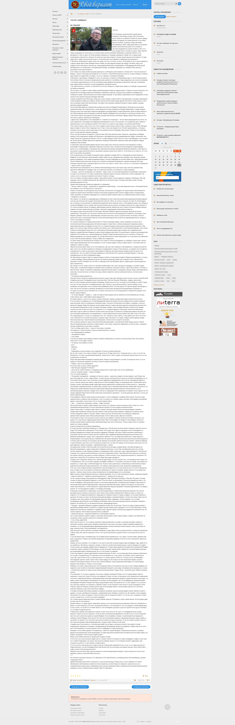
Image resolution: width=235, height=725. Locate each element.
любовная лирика (159, 275)
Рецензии (60, 44)
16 (179, 159)
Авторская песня (60, 37)
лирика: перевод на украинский (163, 262)
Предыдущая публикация (79, 687)
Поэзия (60, 18)
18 (159, 162)
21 (171, 162)
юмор (173, 281)
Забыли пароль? (171, 16)
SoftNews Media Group (88, 721)
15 (175, 159)
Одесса (156, 256)
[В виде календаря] (162, 143)
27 (167, 165)
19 (163, 162)
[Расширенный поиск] (176, 3)
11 (159, 159)
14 (171, 159)
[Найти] (179, 3)
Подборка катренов (167, 256)
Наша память (60, 53)
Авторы (55, 11)
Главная (101, 708)
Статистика (102, 715)
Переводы (60, 26)
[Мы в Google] (65, 72)
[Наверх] (167, 707)
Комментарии (57, 66)
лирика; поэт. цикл (159, 269)
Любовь (156, 245)
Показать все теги (159, 285)
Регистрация (102, 712)
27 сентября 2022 (102, 680)
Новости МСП (60, 15)
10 (155, 159)
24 (155, 165)
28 (171, 165)
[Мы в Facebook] (62, 72)
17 (155, 162)
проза (174, 278)
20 (167, 162)
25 (159, 165)
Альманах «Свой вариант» (60, 49)
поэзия (168, 278)
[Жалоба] (135, 680)
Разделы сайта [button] (75, 705)
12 (163, 159)
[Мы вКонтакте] (55, 72)
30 (179, 165)
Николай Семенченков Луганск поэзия (166, 248)
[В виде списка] (165, 143)
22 (175, 162)
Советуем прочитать (60, 62)
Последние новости (75, 710)
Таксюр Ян (80, 680)
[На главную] (72, 14)
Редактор (92, 680)
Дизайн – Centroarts (146, 721)
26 (163, 165)
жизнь (168, 259)
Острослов (60, 33)
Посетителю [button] (103, 705)
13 (167, 159)
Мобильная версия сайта (77, 715)
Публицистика (60, 29)
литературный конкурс (161, 272)
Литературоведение (60, 40)
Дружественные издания (60, 58)
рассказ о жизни (159, 281)
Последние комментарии (77, 712)
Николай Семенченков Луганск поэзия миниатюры (166, 252)
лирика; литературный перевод (163, 266)
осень (169, 275)
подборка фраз (159, 278)
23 (179, 162)
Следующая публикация (141, 687)
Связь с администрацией (123, 4)
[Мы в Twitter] (58, 72)
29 (175, 165)
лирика (175, 259)
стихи (168, 281)
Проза (60, 22)
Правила (135, 4)
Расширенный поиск (76, 708)
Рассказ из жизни (159, 259)
